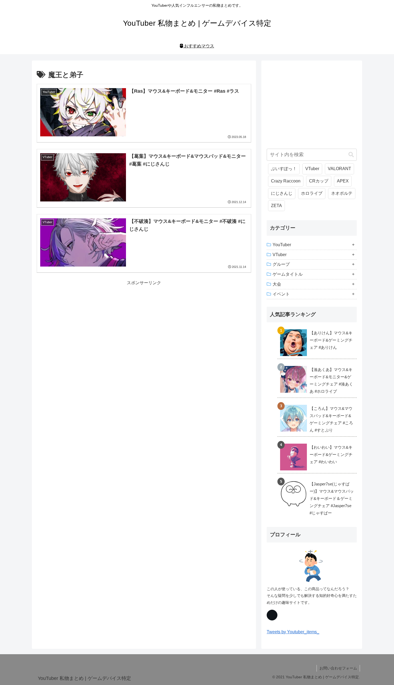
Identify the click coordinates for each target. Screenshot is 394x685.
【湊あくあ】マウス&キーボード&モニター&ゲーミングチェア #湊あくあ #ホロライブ (331, 380)
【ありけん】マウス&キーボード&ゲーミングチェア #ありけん (331, 340)
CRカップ (318, 181)
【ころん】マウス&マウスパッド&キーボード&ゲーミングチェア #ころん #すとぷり (331, 419)
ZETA (276, 205)
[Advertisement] (144, 324)
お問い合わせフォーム (338, 668)
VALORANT (339, 168)
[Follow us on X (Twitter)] (272, 615)
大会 (277, 284)
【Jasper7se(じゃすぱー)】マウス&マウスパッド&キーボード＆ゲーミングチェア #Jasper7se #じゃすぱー (332, 498)
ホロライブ (311, 193)
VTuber (312, 168)
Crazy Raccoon (285, 181)
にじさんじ (281, 193)
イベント (281, 294)
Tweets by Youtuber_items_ (293, 632)
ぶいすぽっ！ (284, 168)
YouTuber (282, 244)
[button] (351, 155)
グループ (281, 264)
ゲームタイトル (288, 274)
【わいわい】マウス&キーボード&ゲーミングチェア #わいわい (331, 454)
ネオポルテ (341, 193)
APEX (343, 181)
